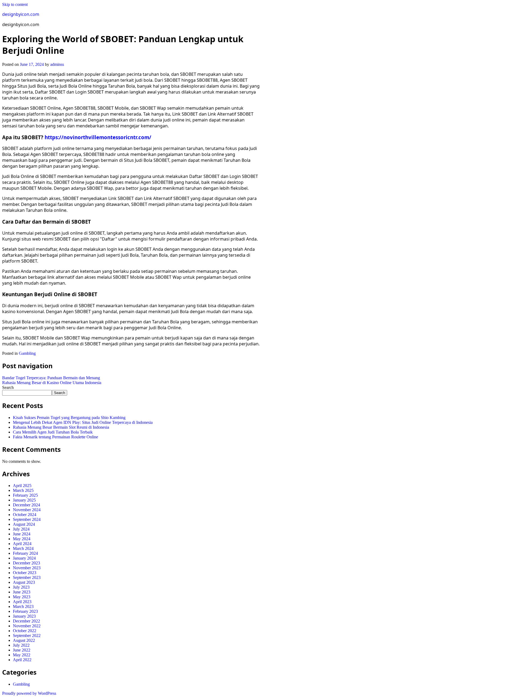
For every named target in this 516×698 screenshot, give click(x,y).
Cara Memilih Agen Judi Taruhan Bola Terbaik (53, 432)
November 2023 (27, 567)
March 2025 (23, 490)
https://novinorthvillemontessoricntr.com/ (98, 137)
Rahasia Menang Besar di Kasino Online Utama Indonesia (51, 382)
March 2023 (23, 606)
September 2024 (27, 519)
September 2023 (27, 577)
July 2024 (21, 529)
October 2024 (24, 514)
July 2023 (21, 587)
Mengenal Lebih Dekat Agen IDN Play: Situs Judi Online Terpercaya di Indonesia (83, 422)
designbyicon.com (20, 14)
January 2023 (24, 616)
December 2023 (26, 563)
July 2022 (21, 645)
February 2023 (25, 611)
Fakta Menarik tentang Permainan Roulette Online (55, 437)
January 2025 (24, 500)
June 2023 (21, 592)
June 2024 (21, 534)
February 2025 (25, 495)
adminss (57, 64)
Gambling (27, 353)
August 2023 (24, 582)
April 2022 (22, 659)
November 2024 (27, 509)
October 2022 (24, 630)
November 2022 (27, 626)
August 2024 (24, 524)
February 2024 (25, 553)
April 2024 (22, 543)
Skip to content (15, 4)
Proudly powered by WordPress (29, 693)
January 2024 (24, 558)
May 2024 (21, 538)
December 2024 (26, 505)
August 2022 (24, 640)
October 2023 (24, 572)
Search (8, 387)
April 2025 (22, 485)
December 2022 (26, 621)
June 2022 (21, 650)
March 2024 (23, 548)
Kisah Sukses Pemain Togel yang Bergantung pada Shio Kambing (69, 417)
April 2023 (22, 601)
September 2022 (27, 635)
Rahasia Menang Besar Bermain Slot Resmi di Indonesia (61, 427)
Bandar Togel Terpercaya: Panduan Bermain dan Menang (51, 377)
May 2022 (21, 655)
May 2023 (21, 597)
